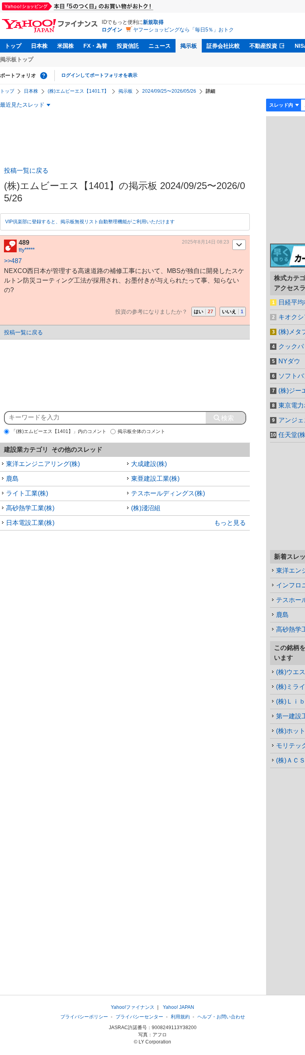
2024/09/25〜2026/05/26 (169, 91)
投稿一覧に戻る (26, 170)
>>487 (13, 260)
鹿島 (12, 478)
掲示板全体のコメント (141, 431)
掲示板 (188, 46)
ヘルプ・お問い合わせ (221, 1017)
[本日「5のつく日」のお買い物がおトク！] (95, 6)
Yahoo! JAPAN (178, 1007)
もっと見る (230, 522)
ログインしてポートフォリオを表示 (99, 75)
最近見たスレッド (22, 104)
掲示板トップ (16, 59)
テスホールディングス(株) (168, 493)
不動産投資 (263, 46)
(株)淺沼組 (145, 508)
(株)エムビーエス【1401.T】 (78, 91)
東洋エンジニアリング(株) (43, 463)
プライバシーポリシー (84, 1017)
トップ (13, 46)
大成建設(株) (149, 463)
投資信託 (128, 46)
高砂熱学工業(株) (30, 508)
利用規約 (180, 1017)
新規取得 (153, 22)
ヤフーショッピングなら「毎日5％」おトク (183, 30)
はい (203, 311)
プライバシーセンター (139, 1017)
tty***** (27, 249)
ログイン (112, 30)
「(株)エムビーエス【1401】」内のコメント (58, 431)
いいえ (232, 311)
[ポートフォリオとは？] (43, 75)
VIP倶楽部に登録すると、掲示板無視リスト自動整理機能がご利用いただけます (90, 221)
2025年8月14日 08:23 (205, 242)
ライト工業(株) (27, 493)
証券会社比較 (223, 46)
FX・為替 (95, 46)
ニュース (160, 46)
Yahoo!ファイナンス (132, 1007)
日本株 (39, 46)
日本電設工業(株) (30, 522)
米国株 (65, 46)
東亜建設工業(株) (155, 478)
